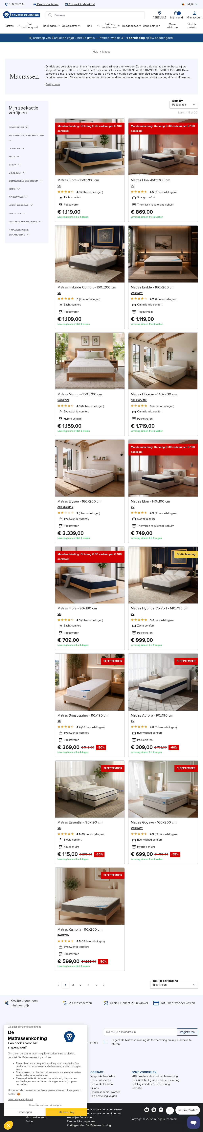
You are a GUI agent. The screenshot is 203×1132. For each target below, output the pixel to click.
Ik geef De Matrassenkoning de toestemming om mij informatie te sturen (152, 1042)
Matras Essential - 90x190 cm (80, 822)
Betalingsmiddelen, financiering (151, 1084)
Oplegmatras (70, 26)
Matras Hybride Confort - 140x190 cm (159, 608)
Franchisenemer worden (105, 1092)
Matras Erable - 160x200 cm (152, 287)
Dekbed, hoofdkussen (110, 26)
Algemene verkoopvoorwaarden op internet (94, 1113)
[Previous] (53, 37)
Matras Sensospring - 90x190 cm (82, 715)
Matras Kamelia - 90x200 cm (79, 929)
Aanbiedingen (151, 26)
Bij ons (94, 1088)
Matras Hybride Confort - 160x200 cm (86, 287)
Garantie (137, 1088)
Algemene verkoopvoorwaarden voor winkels (95, 1109)
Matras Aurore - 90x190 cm (152, 715)
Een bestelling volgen (103, 1096)
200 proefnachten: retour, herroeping (155, 1076)
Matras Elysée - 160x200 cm (79, 501)
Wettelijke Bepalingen (80, 1117)
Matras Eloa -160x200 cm (150, 180)
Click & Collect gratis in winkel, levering (155, 1080)
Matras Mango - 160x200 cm (79, 394)
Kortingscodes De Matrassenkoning (89, 1125)
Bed (89, 26)
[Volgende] (150, 37)
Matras (10, 26)
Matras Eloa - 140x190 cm (150, 501)
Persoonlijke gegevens (81, 1121)
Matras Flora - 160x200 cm (78, 180)
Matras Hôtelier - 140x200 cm (154, 394)
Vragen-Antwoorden (102, 1076)
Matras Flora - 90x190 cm (77, 608)
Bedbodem (49, 26)
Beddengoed (130, 26)
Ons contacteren (100, 1080)
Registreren (187, 1032)
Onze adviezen (172, 26)
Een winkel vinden (101, 1084)
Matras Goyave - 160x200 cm (154, 822)
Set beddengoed (30, 26)
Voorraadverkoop (36, 1117)
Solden (30, 1121)
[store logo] (21, 15)
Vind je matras (192, 26)
